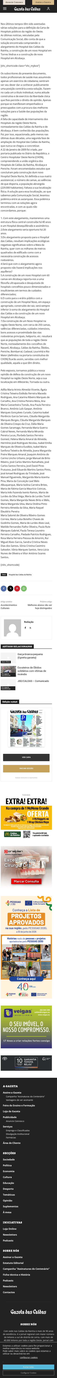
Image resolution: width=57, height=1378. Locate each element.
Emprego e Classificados (18, 1130)
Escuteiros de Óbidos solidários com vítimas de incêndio (32, 671)
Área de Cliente (11, 1143)
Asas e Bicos (6, 662)
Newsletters (10, 1234)
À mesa (7, 1212)
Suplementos (10, 1206)
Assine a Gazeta (12, 1092)
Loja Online (9, 1228)
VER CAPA (26, 757)
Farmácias (11, 1137)
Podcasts (8, 1240)
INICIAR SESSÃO (26, 768)
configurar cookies (29, 1357)
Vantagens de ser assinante (19, 1100)
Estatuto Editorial (13, 1263)
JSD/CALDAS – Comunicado (33, 681)
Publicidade (10, 1117)
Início (5, 17)
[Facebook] (4, 588)
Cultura (7, 1177)
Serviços (7, 1126)
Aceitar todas (28, 1367)
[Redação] (12, 627)
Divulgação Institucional (6, 674)
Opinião (7, 1200)
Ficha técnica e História (16, 1274)
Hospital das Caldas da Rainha (20, 574)
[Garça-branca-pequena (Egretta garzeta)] (8, 658)
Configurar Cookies (28, 1373)
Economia (8, 1171)
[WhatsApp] (24, 588)
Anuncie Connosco (15, 1121)
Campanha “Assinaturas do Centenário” (25, 1096)
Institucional (14, 17)
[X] (10, 588)
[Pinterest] (17, 588)
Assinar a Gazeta (13, 1257)
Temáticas (9, 1194)
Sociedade (9, 1159)
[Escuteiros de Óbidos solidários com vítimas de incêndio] (8, 671)
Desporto (8, 1188)
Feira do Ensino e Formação (19, 1105)
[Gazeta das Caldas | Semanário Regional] (27, 9)
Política (7, 1165)
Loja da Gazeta (11, 1111)
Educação (8, 1183)
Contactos (9, 1292)
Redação (28, 621)
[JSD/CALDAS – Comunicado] (8, 684)
